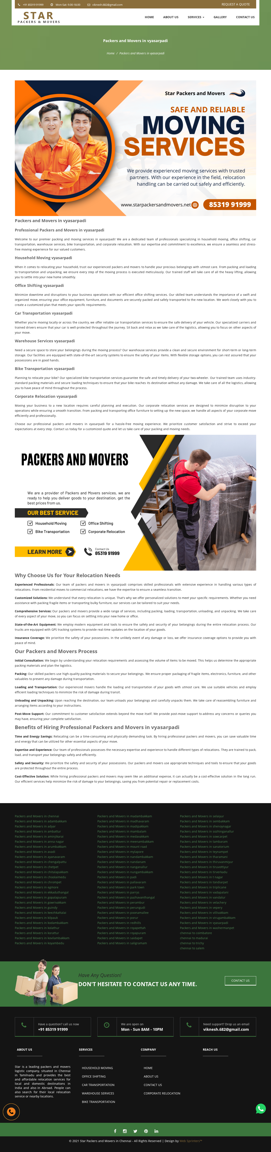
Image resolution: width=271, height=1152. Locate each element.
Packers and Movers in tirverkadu (203, 872)
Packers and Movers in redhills (119, 923)
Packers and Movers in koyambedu (39, 943)
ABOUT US (170, 17)
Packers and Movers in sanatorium (204, 847)
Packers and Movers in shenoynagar (205, 826)
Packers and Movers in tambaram (204, 842)
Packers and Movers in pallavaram (121, 882)
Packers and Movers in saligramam (122, 943)
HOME (149, 17)
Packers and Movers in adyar (35, 826)
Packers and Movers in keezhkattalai (40, 913)
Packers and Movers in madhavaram (123, 821)
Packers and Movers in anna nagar (39, 842)
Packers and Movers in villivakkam (204, 913)
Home (111, 53)
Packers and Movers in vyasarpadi (204, 923)
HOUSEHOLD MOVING (97, 1068)
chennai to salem (192, 948)
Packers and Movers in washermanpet (207, 928)
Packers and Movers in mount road (122, 847)
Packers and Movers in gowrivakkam (40, 902)
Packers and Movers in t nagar (201, 877)
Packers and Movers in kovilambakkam (42, 938)
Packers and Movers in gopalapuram (41, 897)
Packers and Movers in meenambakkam (125, 842)
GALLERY (220, 17)
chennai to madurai (194, 938)
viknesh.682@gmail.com (107, 5)
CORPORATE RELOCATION (162, 1093)
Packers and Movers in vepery (201, 908)
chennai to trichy (192, 943)
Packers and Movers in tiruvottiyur (204, 867)
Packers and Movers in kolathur (37, 928)
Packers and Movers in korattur (37, 933)
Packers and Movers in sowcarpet (203, 836)
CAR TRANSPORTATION (98, 1085)
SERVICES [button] (195, 17)
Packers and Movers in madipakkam (122, 826)
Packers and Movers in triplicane (203, 887)
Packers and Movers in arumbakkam (40, 847)
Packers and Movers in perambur (121, 902)
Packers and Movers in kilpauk (36, 918)
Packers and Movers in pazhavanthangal (126, 897)
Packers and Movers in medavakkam (123, 836)
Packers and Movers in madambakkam (124, 816)
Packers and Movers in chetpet (36, 867)
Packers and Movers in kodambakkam (41, 923)
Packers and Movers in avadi (35, 852)
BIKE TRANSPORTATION (98, 1102)
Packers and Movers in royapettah (121, 928)
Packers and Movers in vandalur (202, 897)
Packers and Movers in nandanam (121, 862)
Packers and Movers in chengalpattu (40, 862)
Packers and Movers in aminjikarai (39, 836)
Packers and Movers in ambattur (38, 831)
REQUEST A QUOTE (236, 4)
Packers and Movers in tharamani (204, 857)
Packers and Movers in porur (117, 918)
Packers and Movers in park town (120, 887)
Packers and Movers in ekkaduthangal (42, 892)
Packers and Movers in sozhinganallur (207, 831)
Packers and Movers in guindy (36, 908)
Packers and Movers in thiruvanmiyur (206, 862)
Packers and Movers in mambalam (121, 831)
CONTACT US (245, 17)
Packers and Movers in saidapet (119, 938)
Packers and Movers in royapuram (121, 933)
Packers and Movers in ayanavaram (40, 857)
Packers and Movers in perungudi (121, 908)
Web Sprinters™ (191, 1141)
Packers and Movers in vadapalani (204, 892)
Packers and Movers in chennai (37, 816)
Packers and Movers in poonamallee (123, 913)
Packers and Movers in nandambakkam (125, 857)
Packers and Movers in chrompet (38, 882)
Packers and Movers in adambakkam (41, 821)
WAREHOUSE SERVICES (98, 1093)
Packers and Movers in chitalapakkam (41, 872)
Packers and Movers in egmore (36, 887)
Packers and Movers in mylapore (120, 852)
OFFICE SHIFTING (94, 1076)
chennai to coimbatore (196, 933)
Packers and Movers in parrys (118, 892)
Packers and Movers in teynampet (204, 852)
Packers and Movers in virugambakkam (207, 918)
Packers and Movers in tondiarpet (204, 882)
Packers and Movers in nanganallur (122, 867)
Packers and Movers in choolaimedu (40, 877)
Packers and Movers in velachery (203, 902)
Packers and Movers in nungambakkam (125, 872)
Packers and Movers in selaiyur (202, 816)
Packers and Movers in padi (117, 877)
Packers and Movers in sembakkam (205, 821)
